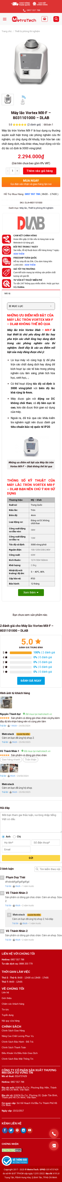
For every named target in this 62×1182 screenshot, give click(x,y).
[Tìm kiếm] (56, 19)
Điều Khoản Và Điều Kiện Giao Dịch (20, 1053)
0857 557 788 (32, 194)
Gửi (31, 858)
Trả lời (3, 725)
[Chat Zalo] (54, 1145)
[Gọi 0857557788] (54, 1133)
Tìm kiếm (37, 869)
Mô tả (7, 293)
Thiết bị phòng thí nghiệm (27, 31)
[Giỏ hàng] (45, 19)
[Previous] (7, 62)
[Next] (55, 62)
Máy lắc (23, 208)
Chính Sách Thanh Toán (14, 1047)
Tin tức (5, 1009)
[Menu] (5, 19)
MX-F (48, 330)
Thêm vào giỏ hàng (40, 171)
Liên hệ (5, 992)
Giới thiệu (7, 998)
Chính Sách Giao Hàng (13, 1030)
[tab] (31, 293)
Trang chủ (7, 31)
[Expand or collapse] (51, 306)
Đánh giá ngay (31, 680)
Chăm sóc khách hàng (13, 1004)
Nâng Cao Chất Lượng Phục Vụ (18, 1036)
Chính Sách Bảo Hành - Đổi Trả (17, 1041)
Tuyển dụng (7, 1015)
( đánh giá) (34, 124)
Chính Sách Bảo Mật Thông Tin (17, 1059)
